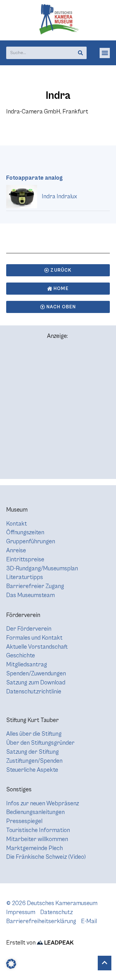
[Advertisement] (58, 412)
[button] (105, 53)
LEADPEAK (58, 942)
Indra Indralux (59, 196)
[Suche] (80, 53)
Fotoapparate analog (34, 177)
